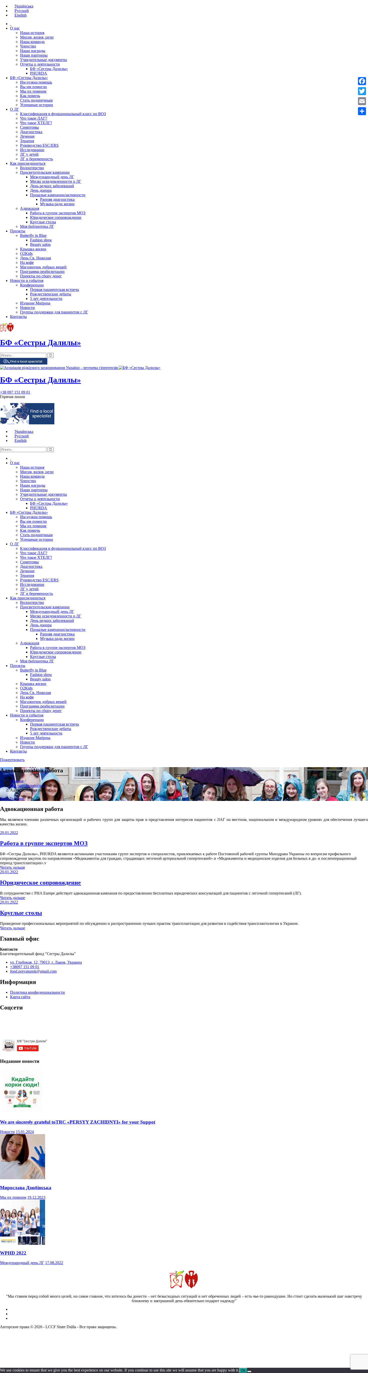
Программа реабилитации (42, 271)
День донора (41, 190)
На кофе (27, 262)
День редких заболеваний (52, 186)
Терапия (27, 141)
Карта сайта (20, 997)
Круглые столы (43, 222)
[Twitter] (362, 91)
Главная (17, 781)
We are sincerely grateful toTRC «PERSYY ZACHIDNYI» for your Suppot (77, 1122)
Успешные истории (36, 105)
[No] (249, 1371)
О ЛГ (14, 109)
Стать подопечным (36, 100)
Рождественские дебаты (50, 294)
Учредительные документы (43, 60)
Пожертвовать (12, 760)
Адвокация (29, 208)
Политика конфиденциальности (37, 992)
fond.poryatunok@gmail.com (33, 971)
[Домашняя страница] (10, 24)
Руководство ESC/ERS (39, 145)
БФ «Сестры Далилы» (49, 69)
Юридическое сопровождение (55, 217)
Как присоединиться (27, 163)
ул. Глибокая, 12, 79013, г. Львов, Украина (46, 962)
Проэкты (17, 231)
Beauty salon (40, 244)
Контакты (18, 316)
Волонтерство (32, 168)
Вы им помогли (33, 87)
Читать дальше (12, 867)
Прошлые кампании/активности (57, 195)
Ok (243, 1370)
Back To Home (12, 798)
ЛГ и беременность (36, 159)
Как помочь (30, 96)
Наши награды (32, 51)
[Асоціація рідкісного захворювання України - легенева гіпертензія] (59, 368)
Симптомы (29, 127)
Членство (28, 46)
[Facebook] (362, 81)
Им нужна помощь (36, 82)
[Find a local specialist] (23, 363)
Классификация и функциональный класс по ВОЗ (63, 114)
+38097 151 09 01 (24, 967)
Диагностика (31, 132)
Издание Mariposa (35, 303)
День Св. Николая (35, 258)
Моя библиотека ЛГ (37, 226)
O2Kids (26, 253)
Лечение (27, 136)
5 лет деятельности (46, 298)
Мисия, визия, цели (37, 37)
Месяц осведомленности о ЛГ (55, 181)
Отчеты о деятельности (40, 64)
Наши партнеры (34, 55)
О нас (15, 28)
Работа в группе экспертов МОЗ (57, 213)
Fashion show (41, 240)
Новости (27, 307)
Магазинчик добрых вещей (43, 267)
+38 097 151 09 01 (15, 392)
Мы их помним (33, 91)
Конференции (32, 285)
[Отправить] (362, 111)
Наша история (32, 33)
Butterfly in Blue (33, 235)
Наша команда (32, 42)
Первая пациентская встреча (54, 289)
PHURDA (38, 73)
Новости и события (26, 280)
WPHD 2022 (13, 1253)
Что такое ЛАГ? (33, 118)
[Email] (362, 101)
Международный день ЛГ (52, 177)
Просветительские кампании (45, 172)
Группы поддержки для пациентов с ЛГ (54, 312)
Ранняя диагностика (57, 199)
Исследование (32, 150)
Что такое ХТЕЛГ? (36, 123)
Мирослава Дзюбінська (25, 1187)
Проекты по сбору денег (41, 276)
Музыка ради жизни (57, 204)
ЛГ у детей (29, 154)
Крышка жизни (33, 249)
